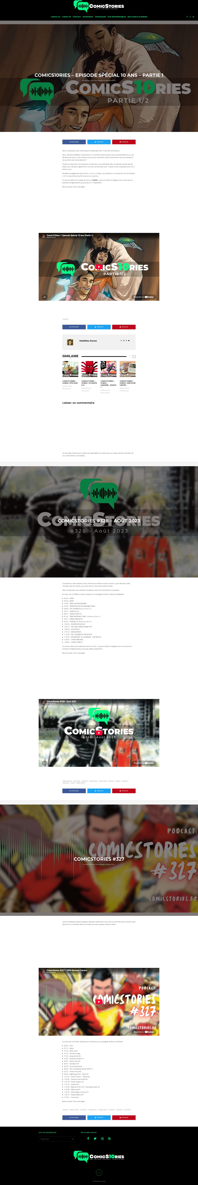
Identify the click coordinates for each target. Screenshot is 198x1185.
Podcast (77, 17)
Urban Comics (81, 783)
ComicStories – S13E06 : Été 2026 (70, 382)
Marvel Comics (103, 1109)
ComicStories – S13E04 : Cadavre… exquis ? (108, 384)
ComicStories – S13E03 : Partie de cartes (128, 383)
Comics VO (55, 17)
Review (118, 781)
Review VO (66, 783)
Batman (66, 1109)
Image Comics (94, 781)
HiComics (85, 781)
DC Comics (77, 781)
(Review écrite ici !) (85, 609)
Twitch (95, 180)
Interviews (88, 17)
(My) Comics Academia (137, 17)
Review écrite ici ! (94, 616)
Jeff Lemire (103, 781)
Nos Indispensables (117, 17)
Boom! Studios (68, 781)
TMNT (73, 783)
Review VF (125, 781)
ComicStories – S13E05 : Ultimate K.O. (89, 383)
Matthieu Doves (88, 80)
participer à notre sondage (91, 173)
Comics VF (66, 17)
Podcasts (100, 80)
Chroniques (100, 17)
